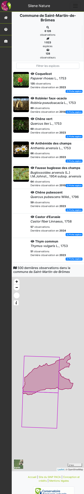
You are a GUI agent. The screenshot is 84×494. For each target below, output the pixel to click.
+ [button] (16, 281)
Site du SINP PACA (50, 477)
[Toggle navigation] (75, 6)
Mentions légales (59, 480)
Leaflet (61, 469)
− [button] (16, 287)
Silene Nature (39, 6)
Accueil (32, 477)
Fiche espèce (75, 91)
